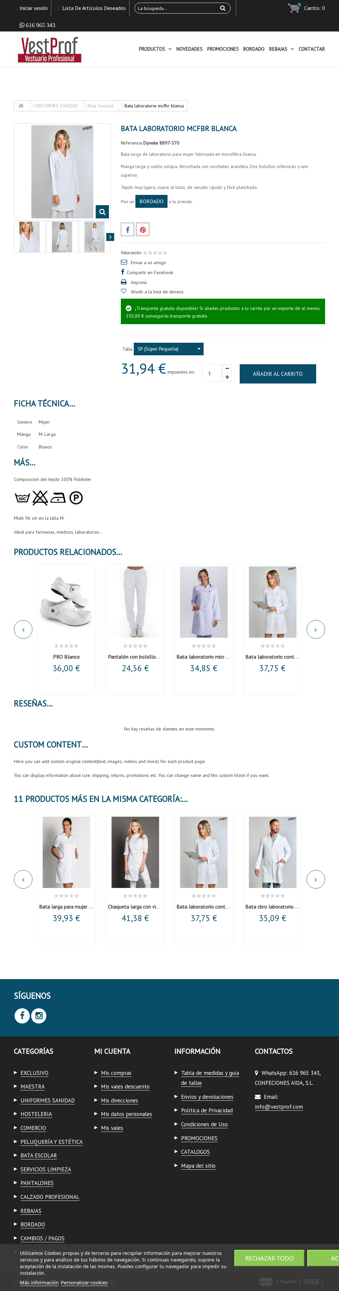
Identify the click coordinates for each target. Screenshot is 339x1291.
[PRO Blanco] (66, 602)
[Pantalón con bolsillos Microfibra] (135, 602)
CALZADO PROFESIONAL (50, 1197)
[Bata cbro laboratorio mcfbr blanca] (272, 852)
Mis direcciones (119, 1100)
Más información (39, 1282)
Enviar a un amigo (148, 262)
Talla (128, 349)
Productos (152, 49)
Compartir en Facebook (150, 272)
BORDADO (254, 49)
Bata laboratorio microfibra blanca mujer (221, 656)
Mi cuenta (112, 1051)
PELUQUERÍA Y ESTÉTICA (52, 1141)
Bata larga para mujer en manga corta (81, 906)
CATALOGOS (195, 1151)
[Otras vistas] (15, 237)
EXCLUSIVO (34, 1073)
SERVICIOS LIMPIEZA (46, 1169)
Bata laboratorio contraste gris (280, 656)
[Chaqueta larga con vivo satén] (135, 852)
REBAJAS (278, 49)
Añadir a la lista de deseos (157, 292)
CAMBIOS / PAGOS (43, 1238)
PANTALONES (37, 1183)
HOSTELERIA (36, 1114)
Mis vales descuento (125, 1086)
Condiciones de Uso (204, 1124)
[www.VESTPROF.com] (62, 49)
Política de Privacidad (207, 1110)
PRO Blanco (66, 656)
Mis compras (116, 1073)
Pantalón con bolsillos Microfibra (145, 656)
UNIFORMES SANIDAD (48, 1100)
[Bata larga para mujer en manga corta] (66, 852)
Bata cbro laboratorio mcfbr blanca (284, 906)
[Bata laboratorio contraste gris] (272, 602)
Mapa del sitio (198, 1165)
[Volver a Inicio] (21, 106)
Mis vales (112, 1128)
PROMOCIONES (223, 49)
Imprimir (139, 282)
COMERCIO (33, 1128)
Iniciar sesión (33, 8)
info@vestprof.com (279, 1106)
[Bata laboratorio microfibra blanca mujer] (203, 602)
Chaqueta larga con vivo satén (141, 906)
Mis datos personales (126, 1114)
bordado (151, 201)
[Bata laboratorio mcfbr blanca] (62, 237)
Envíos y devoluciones (207, 1096)
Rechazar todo (269, 1258)
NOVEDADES (189, 49)
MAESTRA (33, 1086)
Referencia (131, 143)
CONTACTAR (312, 49)
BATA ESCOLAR (39, 1155)
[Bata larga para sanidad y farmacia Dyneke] (30, 237)
